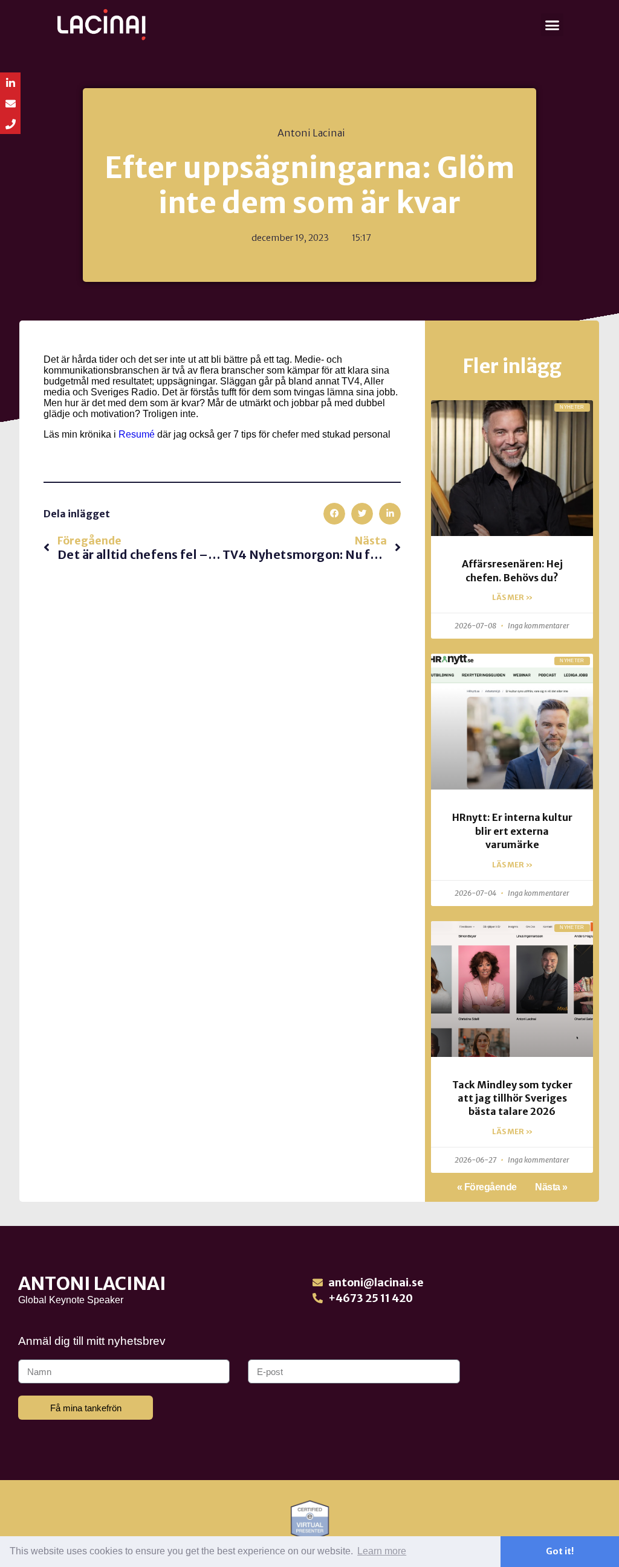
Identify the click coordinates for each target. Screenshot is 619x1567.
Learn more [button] (381, 1551)
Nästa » (551, 1187)
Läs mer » (512, 597)
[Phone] (10, 123)
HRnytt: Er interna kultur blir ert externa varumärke (512, 831)
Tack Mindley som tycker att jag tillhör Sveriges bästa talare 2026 (512, 1098)
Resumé (136, 434)
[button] (552, 24)
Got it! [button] (560, 1551)
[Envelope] (10, 103)
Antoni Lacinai (92, 1283)
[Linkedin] (10, 82)
